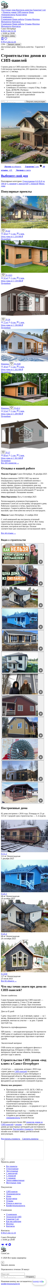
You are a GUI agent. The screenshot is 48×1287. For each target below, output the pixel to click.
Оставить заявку (8, 36)
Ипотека (36, 19)
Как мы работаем (13, 1221)
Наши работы (18, 19)
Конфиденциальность (15, 1205)
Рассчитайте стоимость (23, 1129)
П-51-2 (4, 854)
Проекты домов (9, 12)
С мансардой (22, 184)
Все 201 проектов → (10, 463)
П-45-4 (4, 934)
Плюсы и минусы (14, 1203)
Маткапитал (6, 22)
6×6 (37, 181)
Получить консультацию (35, 102)
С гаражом (11, 184)
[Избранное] (5, 39)
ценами (18, 1124)
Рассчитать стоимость (10, 1139)
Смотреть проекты (30, 1139)
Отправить (30, 1277)
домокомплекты (13, 1118)
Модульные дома (13, 1183)
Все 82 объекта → (9, 981)
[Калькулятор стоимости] (2, 39)
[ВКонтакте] (3, 1245)
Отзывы (28, 19)
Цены (31, 12)
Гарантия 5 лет (12, 1219)
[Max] (9, 1245)
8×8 (40, 181)
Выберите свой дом (14, 175)
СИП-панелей (21, 1071)
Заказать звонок (14, 44)
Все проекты (11, 1166)
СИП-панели (22, 12)
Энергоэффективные (15, 1180)
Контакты (16, 22)
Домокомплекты (8, 15)
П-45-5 (4, 894)
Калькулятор (21, 15)
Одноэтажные (29, 181)
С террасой (33, 184)
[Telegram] (6, 1245)
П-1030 (4, 974)
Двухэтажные (12, 1171)
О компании (6, 17)
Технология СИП (13, 1217)
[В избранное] (3, 230)
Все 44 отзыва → (8, 533)
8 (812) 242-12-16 (8, 31)
